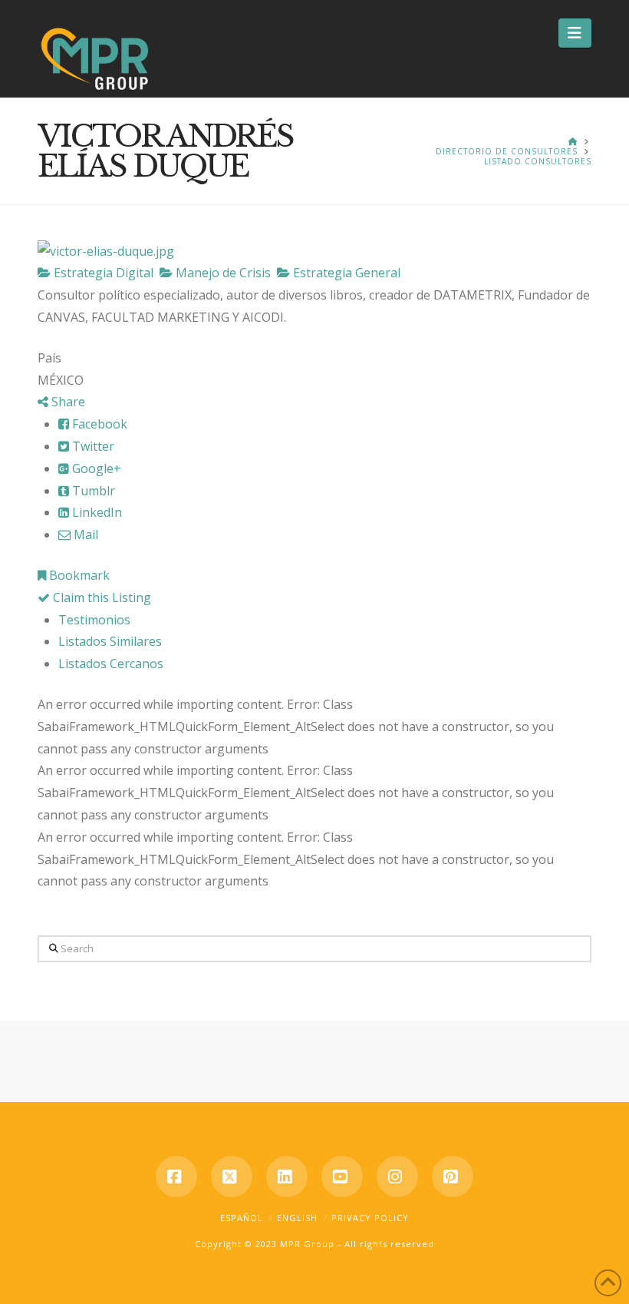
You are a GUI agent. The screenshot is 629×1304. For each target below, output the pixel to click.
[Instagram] (397, 1176)
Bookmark (78, 575)
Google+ (95, 468)
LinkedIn (95, 512)
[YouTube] (342, 1176)
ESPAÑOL (241, 1217)
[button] (574, 33)
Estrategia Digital (102, 272)
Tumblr (92, 490)
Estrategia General (345, 272)
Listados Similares (110, 641)
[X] (231, 1176)
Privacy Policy (370, 1217)
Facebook (98, 423)
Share (66, 401)
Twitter (91, 446)
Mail (84, 534)
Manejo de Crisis (222, 272)
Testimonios (94, 619)
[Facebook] (176, 1176)
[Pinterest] (452, 1176)
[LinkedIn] (287, 1176)
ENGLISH (297, 1217)
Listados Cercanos (110, 663)
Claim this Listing (100, 597)
